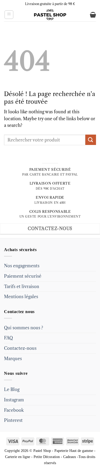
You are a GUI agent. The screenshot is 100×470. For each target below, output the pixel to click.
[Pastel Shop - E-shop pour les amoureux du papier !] (50, 14)
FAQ (8, 337)
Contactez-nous (20, 348)
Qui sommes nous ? (23, 327)
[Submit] (90, 140)
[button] (9, 14)
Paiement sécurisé (22, 276)
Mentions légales (21, 296)
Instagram (14, 399)
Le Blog (11, 389)
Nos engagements (21, 265)
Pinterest (13, 420)
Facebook (14, 410)
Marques (13, 358)
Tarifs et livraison (21, 286)
